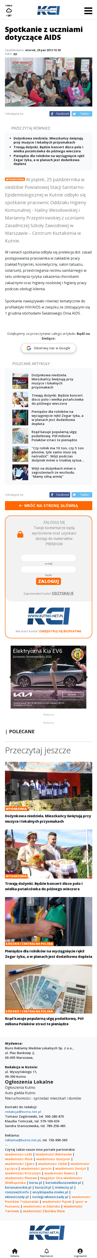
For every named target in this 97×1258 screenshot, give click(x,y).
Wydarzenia (15, 179)
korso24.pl (43, 1187)
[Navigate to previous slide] (10, 677)
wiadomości (72, 1178)
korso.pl (35, 1182)
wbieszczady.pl (17, 1197)
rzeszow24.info (17, 1192)
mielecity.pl (64, 1187)
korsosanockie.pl (18, 1187)
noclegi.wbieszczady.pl (50, 1197)
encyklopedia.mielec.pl (50, 1192)
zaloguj (48, 581)
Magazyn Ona (51, 1178)
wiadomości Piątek (57, 1201)
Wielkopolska (15, 1182)
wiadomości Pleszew (21, 1178)
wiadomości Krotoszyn (23, 1173)
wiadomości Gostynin (53, 1159)
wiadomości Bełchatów (54, 1154)
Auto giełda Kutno (20, 1092)
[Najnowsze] (46, 1251)
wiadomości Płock (19, 1159)
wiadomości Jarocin (36, 1168)
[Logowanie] (80, 1251)
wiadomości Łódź (18, 1154)
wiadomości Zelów (52, 1164)
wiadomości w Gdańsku (41, 1206)
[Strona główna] (14, 1251)
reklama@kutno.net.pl (23, 1140)
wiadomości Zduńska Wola (44, 1211)
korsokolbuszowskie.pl (63, 1182)
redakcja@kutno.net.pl (23, 1112)
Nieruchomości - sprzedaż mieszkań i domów (43, 1098)
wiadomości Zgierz (20, 1164)
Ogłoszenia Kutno (20, 1087)
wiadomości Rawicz (59, 1173)
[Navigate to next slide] (86, 677)
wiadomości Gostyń (70, 1168)
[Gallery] (48, 677)
